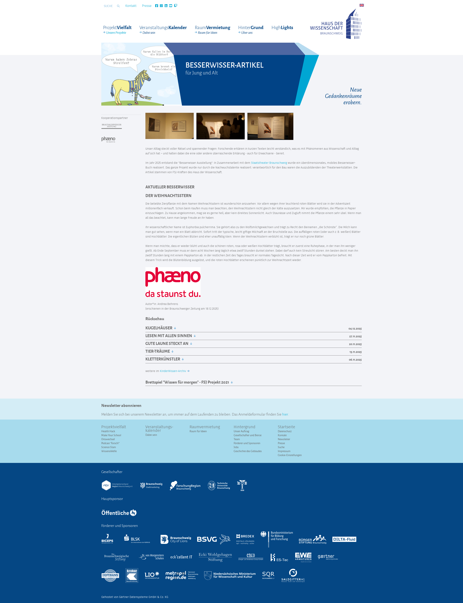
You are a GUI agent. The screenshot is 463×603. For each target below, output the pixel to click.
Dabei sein (151, 435)
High (282, 27)
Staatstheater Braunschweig (269, 162)
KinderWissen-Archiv (173, 371)
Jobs (236, 447)
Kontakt (131, 6)
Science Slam (108, 447)
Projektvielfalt (113, 427)
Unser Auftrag (241, 431)
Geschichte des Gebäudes (248, 451)
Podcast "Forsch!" (110, 443)
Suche (281, 447)
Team (237, 439)
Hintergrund (244, 427)
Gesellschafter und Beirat (248, 435)
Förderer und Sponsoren (247, 443)
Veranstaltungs (163, 29)
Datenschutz (285, 431)
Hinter (251, 29)
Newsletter (284, 439)
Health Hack (108, 431)
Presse (147, 6)
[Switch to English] (362, 5)
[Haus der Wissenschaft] (336, 23)
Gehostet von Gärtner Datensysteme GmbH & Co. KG (134, 597)
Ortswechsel (108, 439)
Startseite (286, 427)
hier (285, 414)
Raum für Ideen (198, 431)
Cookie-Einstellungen (290, 455)
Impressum (284, 451)
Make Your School (111, 435)
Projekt (117, 29)
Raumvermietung (205, 427)
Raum (212, 29)
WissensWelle (109, 451)
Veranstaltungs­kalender (159, 429)
